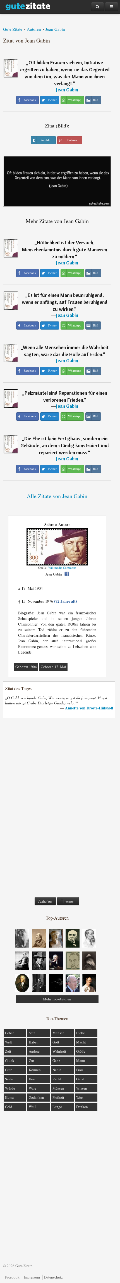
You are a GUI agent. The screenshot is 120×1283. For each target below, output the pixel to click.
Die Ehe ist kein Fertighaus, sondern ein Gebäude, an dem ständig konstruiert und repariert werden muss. (64, 445)
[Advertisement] (57, 809)
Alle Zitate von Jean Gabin (57, 496)
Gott (55, 1042)
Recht (56, 1078)
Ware (32, 1088)
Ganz (56, 1060)
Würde (10, 1088)
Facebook (12, 1277)
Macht (81, 1042)
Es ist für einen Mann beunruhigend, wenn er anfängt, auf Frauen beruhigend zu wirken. (64, 302)
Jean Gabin (67, 89)
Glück (9, 1060)
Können (35, 1069)
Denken (82, 1106)
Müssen (58, 1088)
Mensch (58, 1032)
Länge (57, 1106)
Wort (79, 1097)
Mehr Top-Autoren (57, 999)
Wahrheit (59, 1051)
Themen (68, 901)
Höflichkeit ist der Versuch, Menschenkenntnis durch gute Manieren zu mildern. (64, 249)
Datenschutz (53, 1277)
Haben (34, 1042)
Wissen (81, 1088)
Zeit (8, 1051)
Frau (79, 1069)
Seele (9, 1078)
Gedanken (36, 1097)
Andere (34, 1051)
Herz (32, 1078)
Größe (80, 1051)
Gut (31, 1060)
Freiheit (58, 1097)
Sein (32, 1032)
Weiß (33, 1106)
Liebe (80, 1032)
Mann (80, 1060)
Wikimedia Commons (62, 567)
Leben (10, 1032)
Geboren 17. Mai (53, 667)
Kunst (9, 1097)
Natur (56, 1069)
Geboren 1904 (26, 667)
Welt (8, 1042)
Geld (8, 1106)
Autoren (45, 901)
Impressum (32, 1277)
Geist (80, 1078)
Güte (8, 1069)
